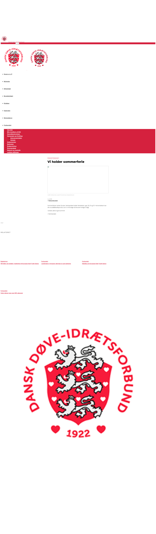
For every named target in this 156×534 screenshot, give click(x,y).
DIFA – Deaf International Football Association (10, 519)
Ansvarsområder (16, 138)
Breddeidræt (8, 96)
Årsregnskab (11, 148)
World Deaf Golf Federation (6, 517)
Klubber (6, 103)
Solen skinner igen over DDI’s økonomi (12, 293)
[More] (87, 227)
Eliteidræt (7, 89)
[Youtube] (15, 504)
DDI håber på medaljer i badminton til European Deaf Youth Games (20, 263)
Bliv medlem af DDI (14, 132)
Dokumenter (11, 142)
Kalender (7, 110)
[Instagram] (6, 504)
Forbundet (7, 125)
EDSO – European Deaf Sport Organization (10, 514)
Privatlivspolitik (4, 492)
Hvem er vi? (8, 74)
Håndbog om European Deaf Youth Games (94, 263)
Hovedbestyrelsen (13, 134)
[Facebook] (69, 227)
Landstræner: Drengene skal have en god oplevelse (56, 263)
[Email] (81, 227)
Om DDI (10, 130)
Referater (10, 144)
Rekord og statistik (13, 150)
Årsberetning (11, 146)
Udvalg (12, 140)
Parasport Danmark (5, 518)
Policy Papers (3, 493)
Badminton (4, 261)
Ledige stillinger (13, 152)
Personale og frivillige (15, 136)
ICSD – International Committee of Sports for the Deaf (12, 515)
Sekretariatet (55, 158)
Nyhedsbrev (8, 118)
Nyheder (7, 81)
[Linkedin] (75, 227)
